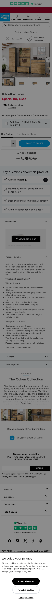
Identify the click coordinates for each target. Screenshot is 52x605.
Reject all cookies (26, 590)
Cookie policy (13, 568)
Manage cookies (26, 597)
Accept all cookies (26, 581)
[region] (26, 579)
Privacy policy (29, 568)
